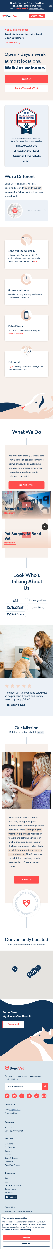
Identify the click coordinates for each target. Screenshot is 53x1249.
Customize (25, 1244)
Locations (9, 1144)
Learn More (11, 43)
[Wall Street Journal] (15, 600)
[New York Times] (37, 600)
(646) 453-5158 (14, 1110)
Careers (14, 1131)
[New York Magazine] (37, 607)
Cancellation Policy (13, 1186)
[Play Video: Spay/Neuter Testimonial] (26, 535)
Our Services (10, 1148)
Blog (7, 1178)
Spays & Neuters (11, 1158)
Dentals (8, 1155)
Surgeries (8, 1151)
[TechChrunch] (15, 614)
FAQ (6, 1182)
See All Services (26, 485)
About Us (26, 880)
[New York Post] (15, 607)
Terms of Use (10, 1208)
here (35, 262)
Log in (10, 367)
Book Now (9, 513)
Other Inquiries (11, 1113)
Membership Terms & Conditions (18, 1211)
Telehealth (9, 1162)
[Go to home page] (10, 16)
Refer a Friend (10, 1189)
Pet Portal (9, 1193)
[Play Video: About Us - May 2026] (26, 505)
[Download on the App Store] (11, 1198)
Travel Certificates (12, 1165)
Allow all (26, 1238)
